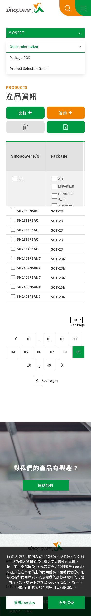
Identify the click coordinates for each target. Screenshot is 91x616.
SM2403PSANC (29, 258)
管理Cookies (24, 603)
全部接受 (66, 603)
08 (65, 352)
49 (49, 365)
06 (39, 352)
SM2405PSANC (29, 277)
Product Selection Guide (28, 69)
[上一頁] (16, 339)
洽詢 (66, 112)
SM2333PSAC (27, 229)
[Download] (66, 127)
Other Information (24, 47)
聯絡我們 (45, 486)
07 (52, 352)
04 (13, 352)
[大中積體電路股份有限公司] (45, 546)
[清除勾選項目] (25, 127)
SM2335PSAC (27, 239)
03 (75, 338)
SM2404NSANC (29, 267)
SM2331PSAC (27, 220)
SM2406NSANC (29, 286)
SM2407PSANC (29, 296)
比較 (25, 112)
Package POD (20, 58)
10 (29, 365)
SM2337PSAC (27, 248)
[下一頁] (62, 365)
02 (62, 338)
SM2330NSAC (27, 210)
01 (29, 338)
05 (26, 352)
